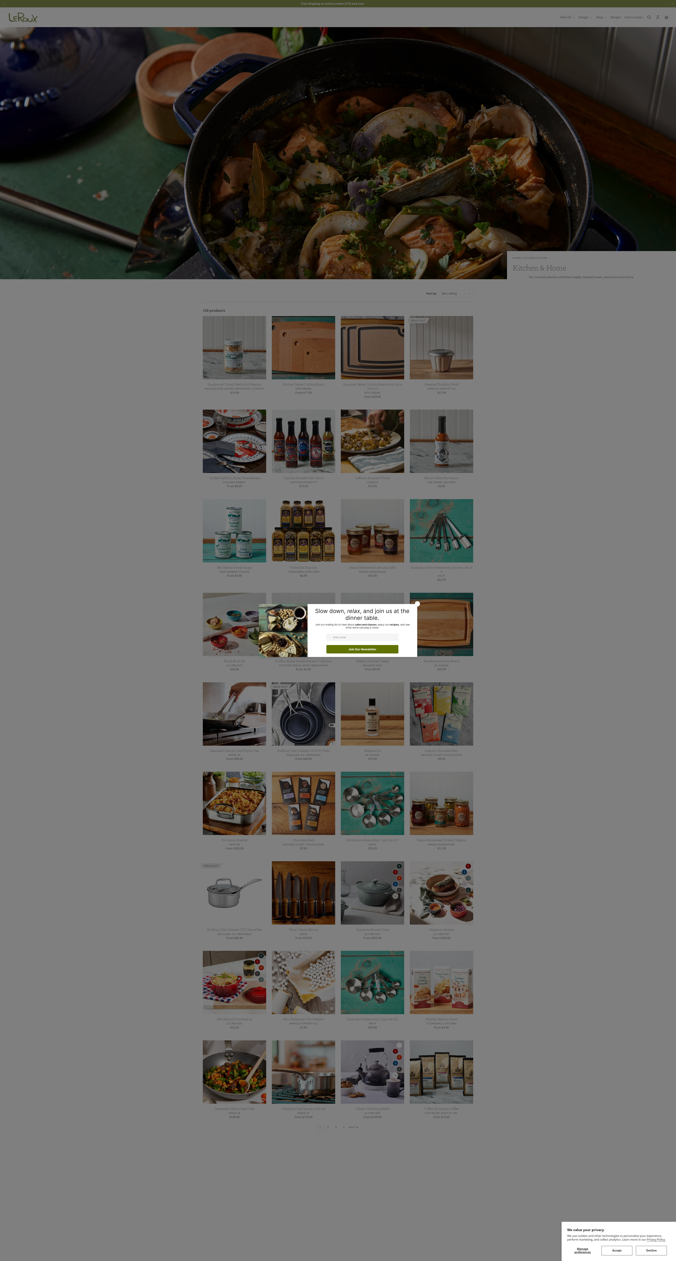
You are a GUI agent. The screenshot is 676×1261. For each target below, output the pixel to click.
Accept (617, 1250)
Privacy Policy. (656, 1239)
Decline (651, 1250)
